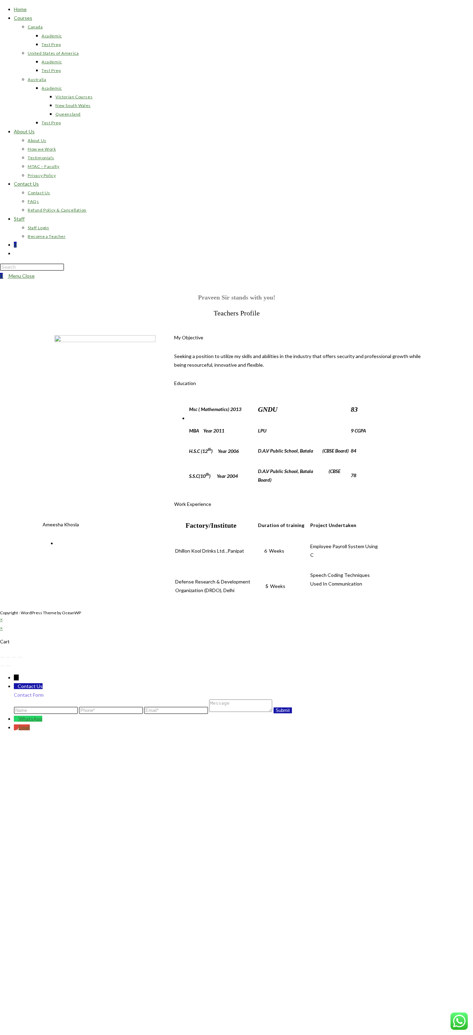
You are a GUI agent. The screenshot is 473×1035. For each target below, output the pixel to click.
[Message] (241, 710)
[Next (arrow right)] (8, 666)
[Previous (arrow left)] (2, 666)
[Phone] (111, 710)
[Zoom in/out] (2, 657)
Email (24, 727)
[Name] (46, 710)
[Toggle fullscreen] (8, 657)
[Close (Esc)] (20, 657)
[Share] (14, 657)
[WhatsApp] (16, 719)
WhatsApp (30, 719)
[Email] (176, 710)
